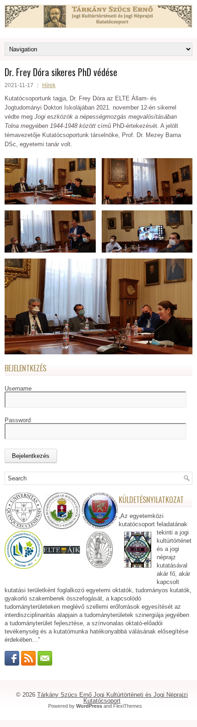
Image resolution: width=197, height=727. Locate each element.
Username (18, 388)
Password (18, 420)
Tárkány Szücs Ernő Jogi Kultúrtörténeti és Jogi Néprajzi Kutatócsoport (112, 697)
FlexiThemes (127, 706)
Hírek (48, 85)
